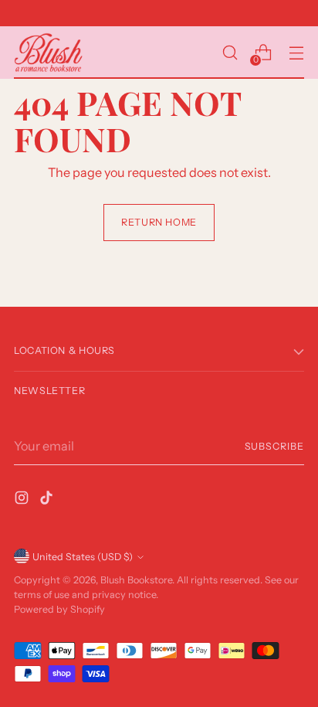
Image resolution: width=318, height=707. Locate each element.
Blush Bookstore (136, 580)
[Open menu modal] (296, 53)
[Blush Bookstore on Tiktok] (48, 500)
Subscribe (275, 446)
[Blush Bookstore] (48, 52)
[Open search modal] (229, 53)
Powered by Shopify (59, 609)
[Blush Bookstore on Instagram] (23, 500)
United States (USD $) (82, 557)
